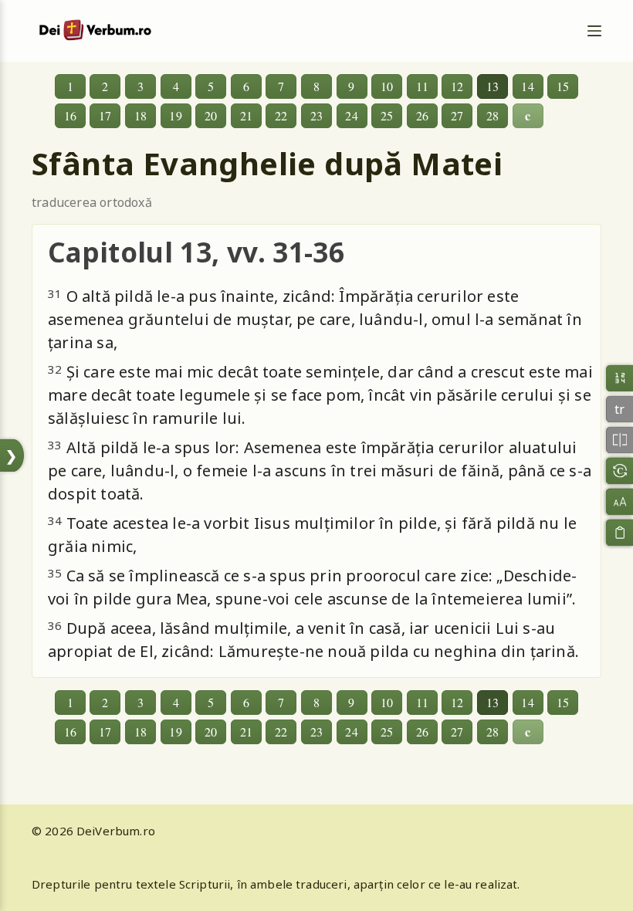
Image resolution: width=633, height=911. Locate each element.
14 (527, 86)
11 (422, 86)
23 (316, 115)
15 (563, 86)
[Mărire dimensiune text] (619, 501)
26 (422, 115)
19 (175, 115)
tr (619, 409)
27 (457, 115)
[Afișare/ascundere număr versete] (619, 377)
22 (281, 115)
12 (457, 86)
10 (387, 86)
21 (246, 115)
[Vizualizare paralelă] (619, 439)
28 (492, 115)
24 (351, 115)
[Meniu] (594, 31)
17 (105, 115)
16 (70, 115)
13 (492, 86)
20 (211, 115)
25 (387, 115)
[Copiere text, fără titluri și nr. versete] (619, 532)
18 (140, 115)
